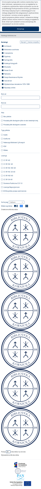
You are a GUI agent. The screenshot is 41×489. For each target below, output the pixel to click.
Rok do (3, 103)
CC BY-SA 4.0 (7, 179)
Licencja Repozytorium (11, 187)
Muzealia (7, 67)
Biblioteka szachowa (11, 49)
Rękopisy (7, 74)
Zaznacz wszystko (33, 42)
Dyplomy (7, 56)
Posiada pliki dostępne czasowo (14, 125)
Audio (5, 135)
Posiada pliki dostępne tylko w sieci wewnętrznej (20, 121)
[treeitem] (20, 46)
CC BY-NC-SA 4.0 (9, 172)
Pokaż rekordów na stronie (13, 452)
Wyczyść (23, 42)
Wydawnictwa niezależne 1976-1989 (17, 84)
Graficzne (6, 139)
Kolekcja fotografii (10, 63)
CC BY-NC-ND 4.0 (9, 168)
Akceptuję (20, 29)
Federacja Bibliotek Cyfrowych (14, 142)
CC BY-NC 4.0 (8, 164)
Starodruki (8, 81)
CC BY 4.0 (6, 160)
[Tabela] (26, 206)
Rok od (3, 94)
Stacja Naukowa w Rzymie (13, 77)
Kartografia (8, 60)
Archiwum (7, 46)
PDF (4, 146)
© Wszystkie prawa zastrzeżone (14, 191)
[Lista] (16, 206)
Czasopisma (8, 53)
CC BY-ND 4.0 (8, 176)
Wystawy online (9, 88)
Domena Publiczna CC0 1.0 (12, 183)
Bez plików (7, 116)
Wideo (5, 150)
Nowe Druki (8, 70)
